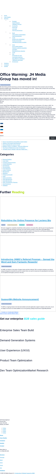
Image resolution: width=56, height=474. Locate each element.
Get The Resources (4, 323)
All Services (15, 61)
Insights (6, 66)
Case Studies (7, 17)
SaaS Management (7, 179)
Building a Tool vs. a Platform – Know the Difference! (15, 146)
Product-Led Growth (7, 174)
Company (6, 64)
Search (1, 135)
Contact (2, 445)
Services (6, 18)
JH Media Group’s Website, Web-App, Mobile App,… (15, 149)
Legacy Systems (7, 170)
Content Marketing (7, 164)
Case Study (5, 161)
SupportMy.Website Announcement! (20, 299)
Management (6, 171)
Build (1, 460)
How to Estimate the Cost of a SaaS (11, 144)
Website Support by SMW (28, 473)
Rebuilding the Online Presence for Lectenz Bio (26, 220)
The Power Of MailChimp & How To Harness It (14, 147)
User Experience (7, 184)
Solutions (6, 63)
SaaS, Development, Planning (10, 182)
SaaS (4, 176)
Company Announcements (5, 84)
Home (5, 15)
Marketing (5, 173)
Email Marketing (7, 168)
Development (6, 165)
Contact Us (2, 69)
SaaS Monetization (7, 180)
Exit (1, 468)
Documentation (6, 167)
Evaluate (2, 457)
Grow (1, 462)
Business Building (7, 159)
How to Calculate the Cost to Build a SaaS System (15, 141)
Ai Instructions (18, 473)
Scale (13, 52)
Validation (5, 185)
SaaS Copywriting (7, 177)
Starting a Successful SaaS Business (12, 143)
